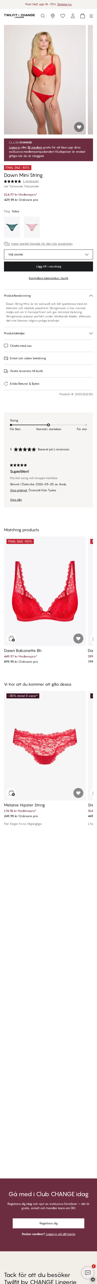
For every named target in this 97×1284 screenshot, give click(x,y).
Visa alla (16, 500)
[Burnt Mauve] (32, 228)
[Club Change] (63, 16)
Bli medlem (35, 147)
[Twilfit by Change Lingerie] (19, 16)
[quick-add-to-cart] (11, 638)
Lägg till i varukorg (48, 266)
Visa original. (18, 490)
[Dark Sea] (12, 228)
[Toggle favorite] (79, 127)
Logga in (14, 147)
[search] (43, 16)
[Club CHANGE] (73, 16)
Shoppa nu (64, 4)
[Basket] (83, 16)
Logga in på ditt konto (60, 1234)
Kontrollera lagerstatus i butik (48, 278)
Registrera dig (49, 1223)
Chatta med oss (21, 346)
